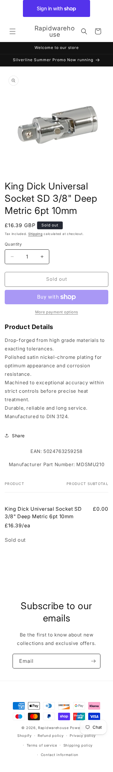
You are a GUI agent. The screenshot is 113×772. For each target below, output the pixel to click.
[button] (12, 31)
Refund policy (50, 735)
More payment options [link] (56, 312)
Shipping (35, 234)
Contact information (59, 755)
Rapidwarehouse (53, 728)
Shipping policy (78, 745)
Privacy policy (83, 735)
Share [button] (18, 435)
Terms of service (42, 745)
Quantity (13, 244)
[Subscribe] (93, 661)
